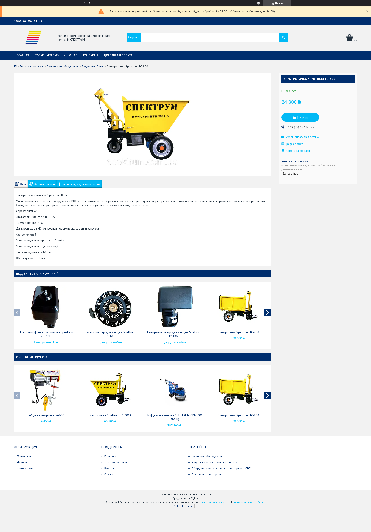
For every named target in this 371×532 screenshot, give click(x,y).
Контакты (90, 55)
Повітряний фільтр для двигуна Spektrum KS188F (174, 334)
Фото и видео (26, 468)
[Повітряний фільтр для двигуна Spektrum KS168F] (46, 306)
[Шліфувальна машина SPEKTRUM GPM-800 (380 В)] (174, 389)
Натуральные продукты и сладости (214, 462)
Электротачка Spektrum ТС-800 (238, 332)
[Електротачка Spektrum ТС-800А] (110, 389)
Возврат (109, 468)
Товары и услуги (47, 55)
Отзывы (109, 474)
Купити (302, 117)
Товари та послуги (32, 66)
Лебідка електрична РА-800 (45, 415)
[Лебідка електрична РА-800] (46, 389)
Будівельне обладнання (63, 66)
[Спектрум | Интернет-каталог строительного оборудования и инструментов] (33, 38)
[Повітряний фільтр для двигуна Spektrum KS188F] (174, 306)
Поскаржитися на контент (215, 502)
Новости (22, 462)
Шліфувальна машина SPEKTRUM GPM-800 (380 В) (174, 417)
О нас (73, 55)
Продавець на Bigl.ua (185, 498)
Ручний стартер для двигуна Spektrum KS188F (110, 334)
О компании (24, 456)
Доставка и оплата (118, 55)
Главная (23, 55)
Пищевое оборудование (208, 456)
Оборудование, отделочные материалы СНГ (221, 468)
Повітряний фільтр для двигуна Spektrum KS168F (46, 334)
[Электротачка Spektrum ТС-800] (238, 306)
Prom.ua (206, 494)
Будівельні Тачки (93, 66)
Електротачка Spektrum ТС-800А (110, 415)
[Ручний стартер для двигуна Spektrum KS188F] (110, 306)
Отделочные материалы (208, 474)
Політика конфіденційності (249, 502)
